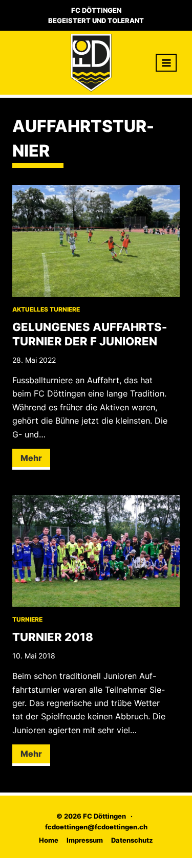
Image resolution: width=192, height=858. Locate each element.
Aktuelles (30, 309)
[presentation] (96, 241)
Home (48, 840)
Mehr (35, 461)
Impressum (85, 840)
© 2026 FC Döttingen (91, 816)
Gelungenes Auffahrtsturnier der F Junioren (89, 334)
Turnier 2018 (52, 637)
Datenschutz (132, 840)
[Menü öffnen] (166, 63)
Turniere (65, 309)
